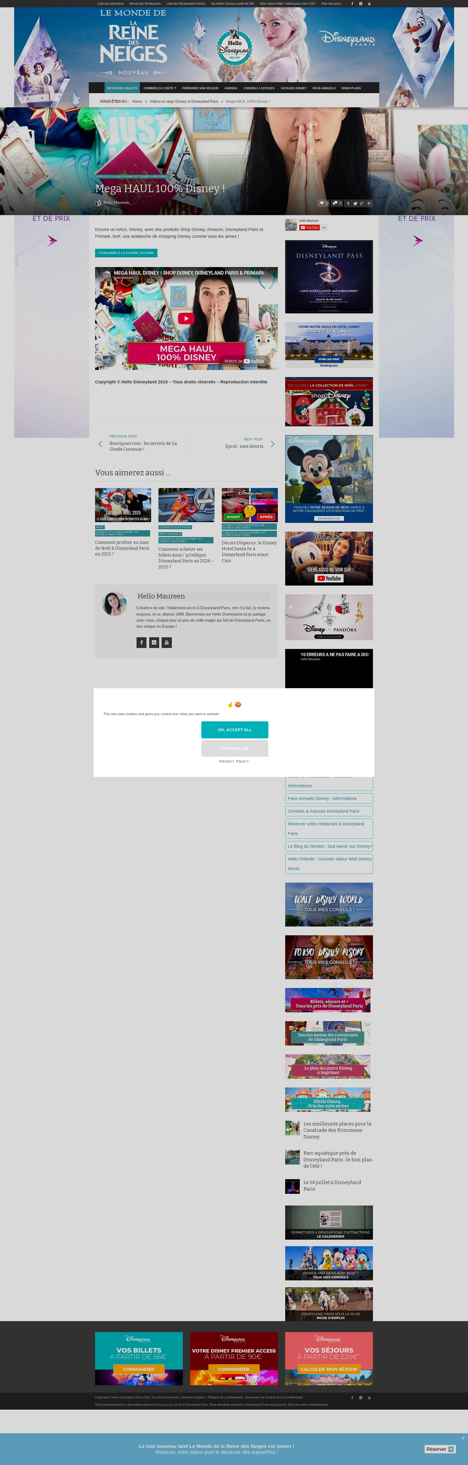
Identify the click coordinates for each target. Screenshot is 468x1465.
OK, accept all (235, 730)
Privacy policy (234, 761)
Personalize (235, 748)
